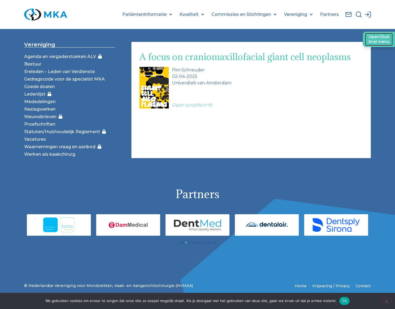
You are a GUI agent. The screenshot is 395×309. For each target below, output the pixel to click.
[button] (180, 242)
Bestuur (32, 64)
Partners (329, 14)
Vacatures (35, 139)
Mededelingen (40, 101)
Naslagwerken (40, 109)
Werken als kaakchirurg (49, 154)
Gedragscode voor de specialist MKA (64, 79)
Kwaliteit (189, 14)
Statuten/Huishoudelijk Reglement (63, 131)
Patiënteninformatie (144, 14)
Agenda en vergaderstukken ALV (61, 56)
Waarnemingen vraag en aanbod (61, 146)
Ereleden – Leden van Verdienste (59, 71)
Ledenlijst (36, 94)
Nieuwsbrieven (41, 116)
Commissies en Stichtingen (241, 14)
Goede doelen (39, 86)
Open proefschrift (192, 105)
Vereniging (295, 14)
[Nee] (386, 300)
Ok (344, 301)
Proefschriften (39, 124)
